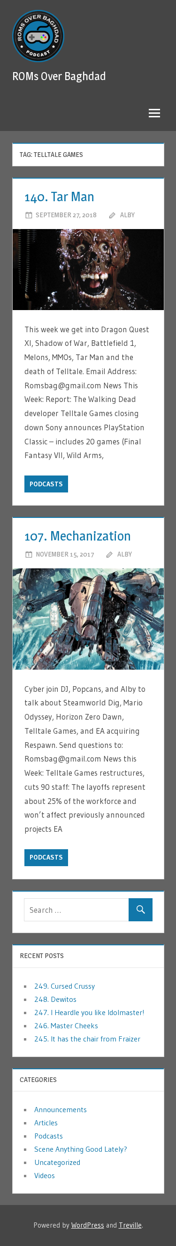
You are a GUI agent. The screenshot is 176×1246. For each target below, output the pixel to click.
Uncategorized (57, 1162)
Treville (130, 1225)
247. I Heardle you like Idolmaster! (89, 1012)
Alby (127, 214)
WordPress (87, 1225)
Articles (46, 1122)
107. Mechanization (77, 536)
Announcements (60, 1109)
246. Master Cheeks (66, 1025)
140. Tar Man (59, 197)
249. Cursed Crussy (64, 986)
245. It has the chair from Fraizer (87, 1038)
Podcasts (46, 484)
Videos (44, 1175)
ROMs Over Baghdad (59, 76)
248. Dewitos (55, 999)
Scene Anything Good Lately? (80, 1149)
